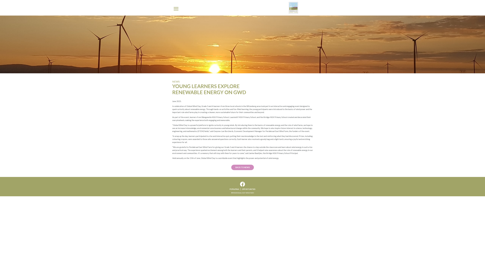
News (176, 81)
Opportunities (248, 189)
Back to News (242, 167)
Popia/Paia (234, 189)
